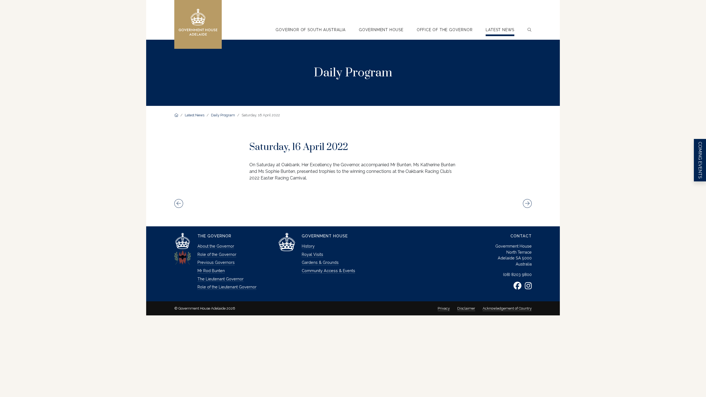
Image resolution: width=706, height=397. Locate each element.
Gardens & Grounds (320, 262)
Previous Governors (216, 262)
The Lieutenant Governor (220, 279)
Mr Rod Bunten (211, 270)
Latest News (194, 115)
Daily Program (223, 115)
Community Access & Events (328, 270)
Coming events (700, 160)
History (308, 246)
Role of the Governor (216, 254)
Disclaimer (466, 308)
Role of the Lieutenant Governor (226, 287)
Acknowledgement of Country (507, 308)
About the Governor (215, 246)
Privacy (444, 308)
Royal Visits (312, 254)
